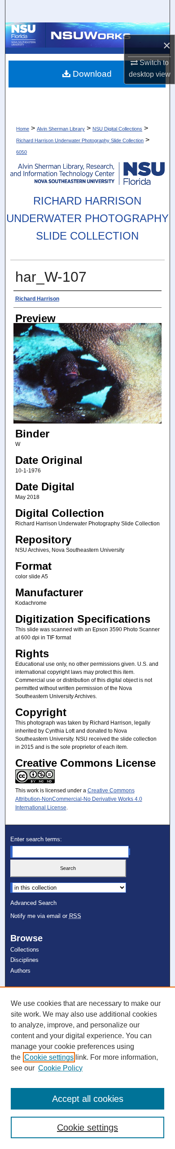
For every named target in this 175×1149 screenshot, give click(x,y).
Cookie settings (49, 1057)
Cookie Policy (60, 1068)
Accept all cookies (87, 1099)
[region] (87, 1068)
